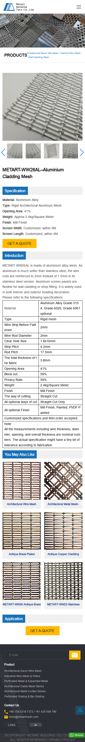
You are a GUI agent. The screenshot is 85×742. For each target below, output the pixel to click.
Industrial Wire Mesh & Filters (22, 676)
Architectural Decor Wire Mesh (23, 671)
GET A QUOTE (19, 243)
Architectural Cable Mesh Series (24, 686)
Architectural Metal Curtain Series (25, 691)
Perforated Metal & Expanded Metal (26, 681)
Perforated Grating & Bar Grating (24, 696)
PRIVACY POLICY (62, 740)
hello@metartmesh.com (23, 716)
